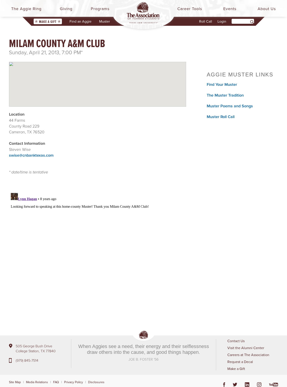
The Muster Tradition (225, 95)
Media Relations (37, 382)
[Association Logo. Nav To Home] (143, 12)
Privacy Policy (73, 382)
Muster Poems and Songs (230, 106)
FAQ (56, 382)
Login (221, 21)
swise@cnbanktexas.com (31, 155)
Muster (104, 21)
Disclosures (96, 382)
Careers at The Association (248, 354)
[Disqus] (97, 247)
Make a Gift (48, 21)
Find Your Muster (222, 84)
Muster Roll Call (221, 116)
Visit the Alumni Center (245, 347)
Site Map (15, 382)
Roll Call (205, 21)
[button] (97, 80)
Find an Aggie (80, 21)
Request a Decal (240, 361)
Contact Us (236, 340)
